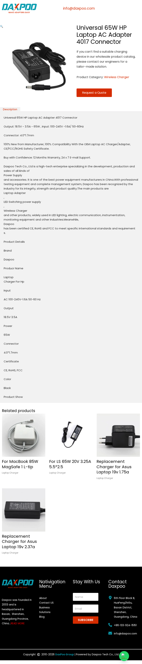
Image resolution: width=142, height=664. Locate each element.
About (43, 598)
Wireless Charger (116, 77)
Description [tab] (10, 109)
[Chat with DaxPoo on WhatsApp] (124, 656)
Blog (42, 617)
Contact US (46, 603)
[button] (1, 26)
